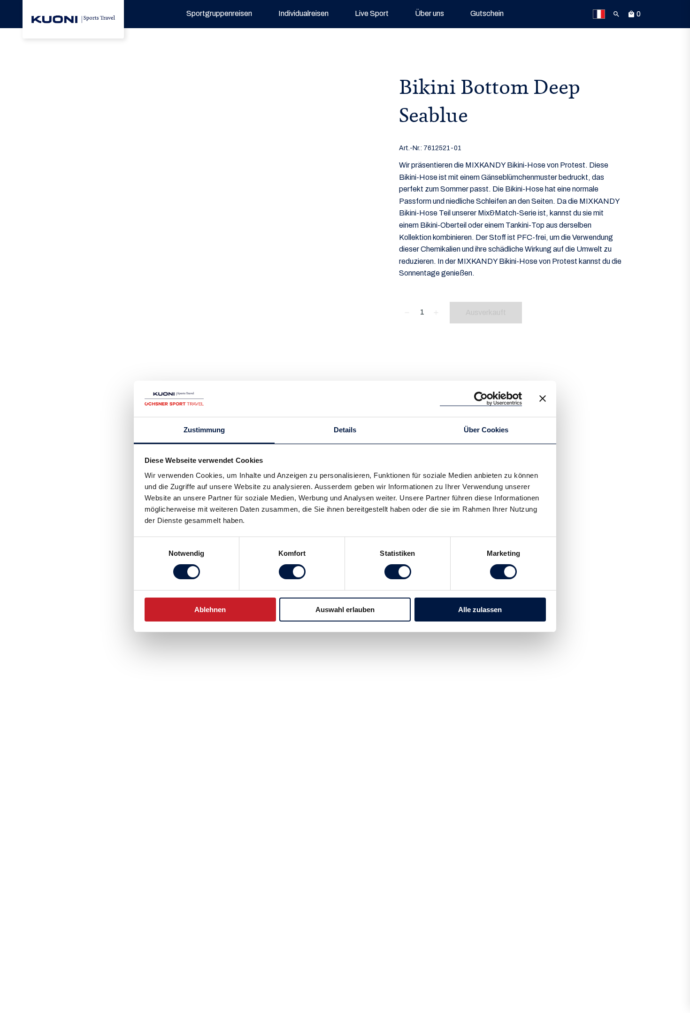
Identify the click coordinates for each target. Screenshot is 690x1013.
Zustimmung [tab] (204, 430)
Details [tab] (345, 430)
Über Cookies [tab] (486, 430)
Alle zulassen (480, 610)
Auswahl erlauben (345, 610)
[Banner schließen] (542, 398)
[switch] (292, 571)
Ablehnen (210, 610)
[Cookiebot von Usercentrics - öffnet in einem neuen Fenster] (481, 398)
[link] (73, 19)
